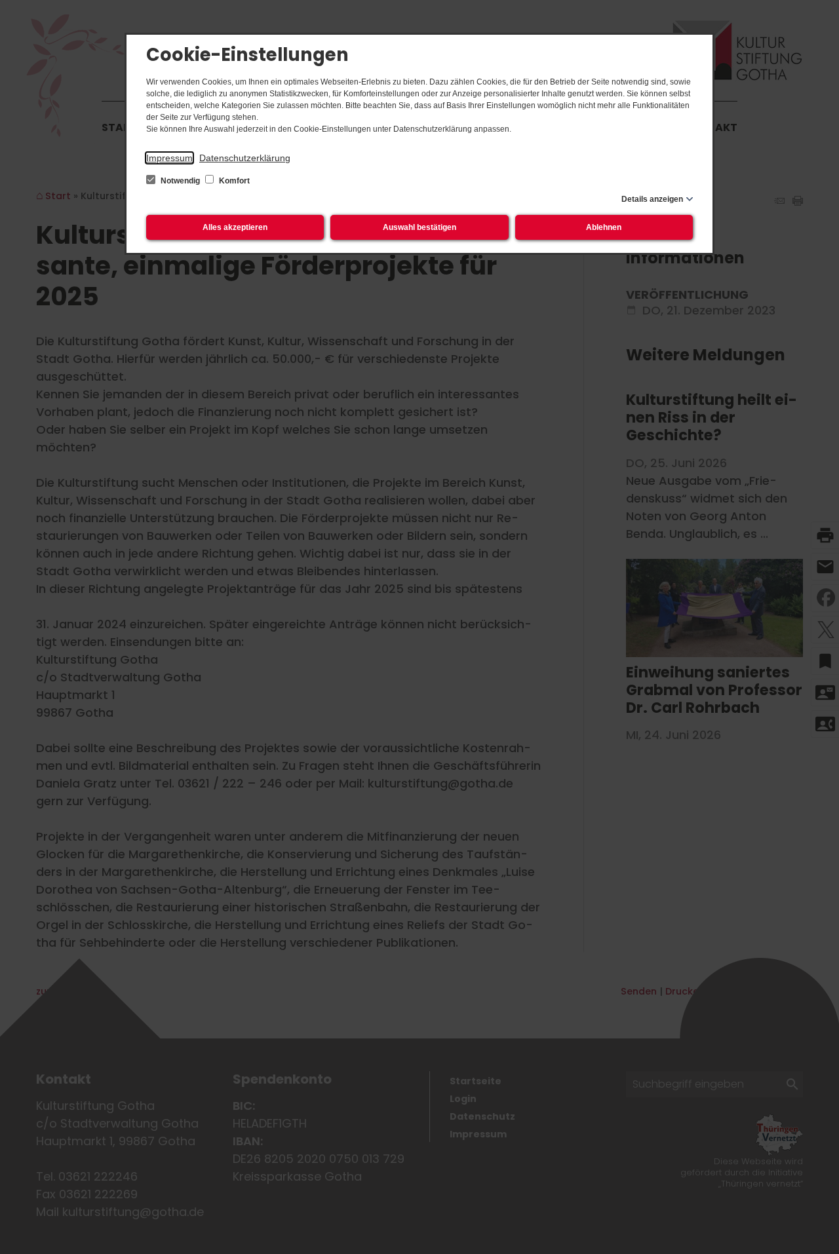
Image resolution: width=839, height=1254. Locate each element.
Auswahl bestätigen (419, 227)
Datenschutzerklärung (244, 158)
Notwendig (180, 180)
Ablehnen (603, 227)
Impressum (169, 158)
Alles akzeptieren (235, 227)
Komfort (233, 180)
